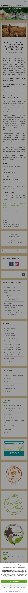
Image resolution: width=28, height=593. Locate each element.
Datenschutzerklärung (11, 590)
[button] (14, 581)
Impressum (19, 590)
